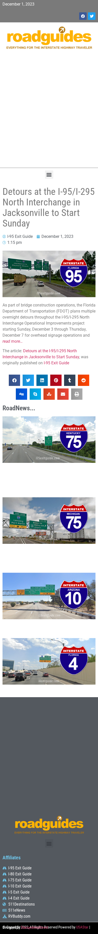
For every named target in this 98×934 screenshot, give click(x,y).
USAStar (82, 927)
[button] (49, 174)
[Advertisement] (49, 111)
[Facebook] (83, 16)
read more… (13, 341)
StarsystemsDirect (34, 927)
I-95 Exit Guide (56, 363)
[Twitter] (91, 16)
